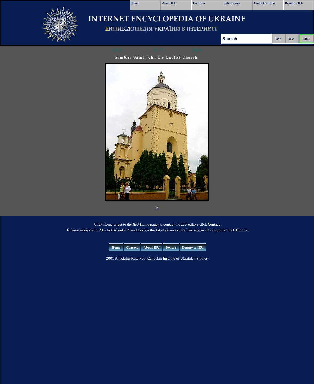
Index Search (231, 3)
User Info (199, 3)
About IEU (169, 3)
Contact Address (264, 3)
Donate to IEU (294, 3)
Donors (171, 247)
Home (135, 3)
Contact (132, 247)
